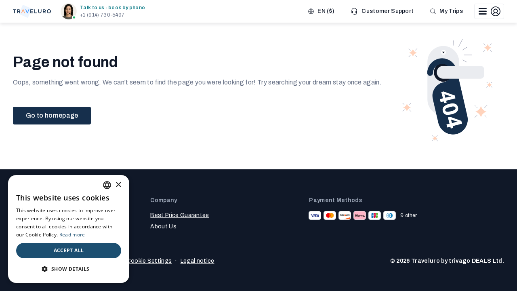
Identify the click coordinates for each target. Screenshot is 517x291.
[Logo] (32, 11)
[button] (104, 11)
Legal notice (197, 261)
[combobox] (107, 185)
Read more (72, 234)
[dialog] (68, 229)
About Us (163, 227)
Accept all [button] (69, 250)
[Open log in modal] (489, 11)
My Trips (451, 11)
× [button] (118, 185)
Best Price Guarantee (179, 215)
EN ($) (325, 11)
